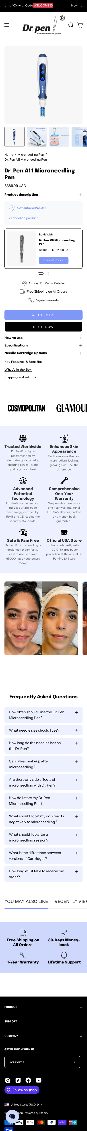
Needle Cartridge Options (25, 353)
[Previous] (5, 6)
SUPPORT (10, 1021)
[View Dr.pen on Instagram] (7, 1080)
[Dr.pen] (43, 25)
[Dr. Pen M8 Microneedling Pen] (21, 248)
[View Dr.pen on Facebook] (28, 1080)
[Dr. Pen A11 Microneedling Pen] (14, 137)
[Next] (82, 6)
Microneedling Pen (31, 155)
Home (8, 155)
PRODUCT (10, 1007)
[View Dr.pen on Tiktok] (18, 1080)
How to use (13, 338)
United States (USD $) (25, 1104)
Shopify (43, 1112)
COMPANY (11, 1036)
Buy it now (43, 327)
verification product (23, 218)
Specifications (16, 345)
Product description (21, 194)
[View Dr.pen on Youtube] (38, 1080)
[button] (70, 25)
